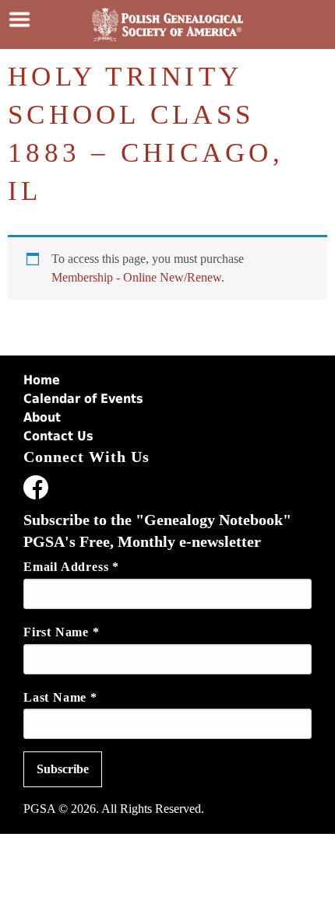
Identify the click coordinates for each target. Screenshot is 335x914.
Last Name (60, 697)
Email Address (71, 566)
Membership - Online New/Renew (136, 277)
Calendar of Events (83, 398)
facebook (35, 490)
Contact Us (58, 436)
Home (41, 380)
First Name (61, 632)
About (42, 417)
